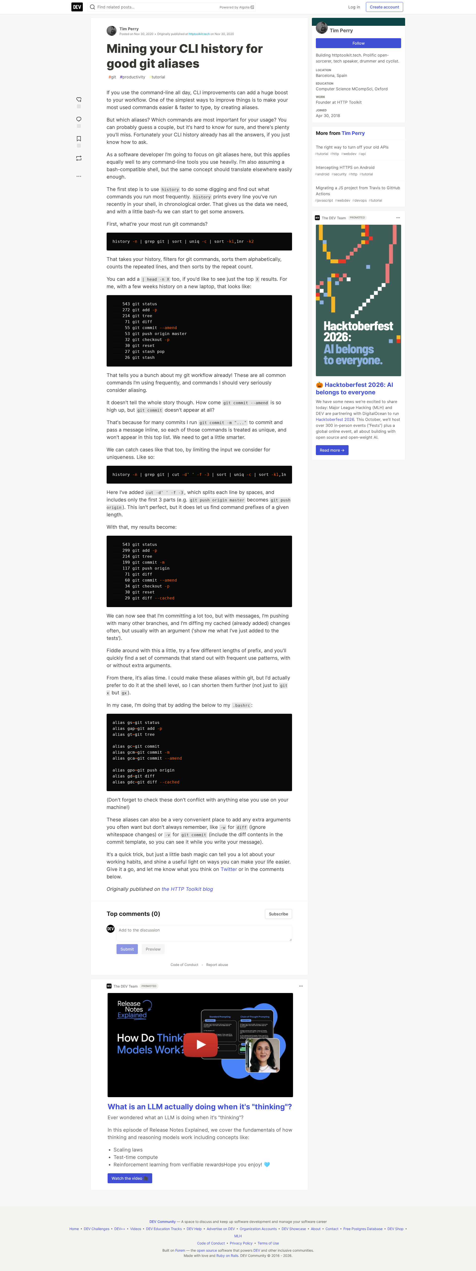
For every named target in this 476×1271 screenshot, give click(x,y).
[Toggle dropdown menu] (301, 986)
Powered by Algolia (235, 7)
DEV (256, 1250)
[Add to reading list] (79, 141)
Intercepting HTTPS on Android (345, 170)
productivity (132, 76)
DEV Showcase (294, 1229)
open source (207, 1250)
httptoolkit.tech (199, 34)
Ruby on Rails (227, 1255)
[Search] (92, 7)
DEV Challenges (96, 1229)
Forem (180, 1250)
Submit (127, 949)
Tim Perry (129, 28)
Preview (153, 949)
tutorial (157, 76)
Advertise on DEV (221, 1229)
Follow (359, 43)
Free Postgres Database (363, 1229)
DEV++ (119, 1229)
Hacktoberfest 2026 (335, 419)
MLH (238, 1236)
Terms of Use (268, 1243)
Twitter (229, 869)
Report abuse (217, 964)
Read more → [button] (332, 450)
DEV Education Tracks (164, 1229)
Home (74, 1229)
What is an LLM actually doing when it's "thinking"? (200, 1106)
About (316, 1229)
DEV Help (194, 1229)
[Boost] (79, 158)
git (112, 76)
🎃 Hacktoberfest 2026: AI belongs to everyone (354, 388)
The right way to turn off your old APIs (351, 150)
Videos (135, 1229)
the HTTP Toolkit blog (187, 889)
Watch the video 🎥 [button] (130, 1178)
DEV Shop (395, 1229)
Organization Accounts (258, 1229)
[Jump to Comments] (79, 121)
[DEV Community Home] (77, 7)
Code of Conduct (184, 964)
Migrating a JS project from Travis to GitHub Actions (357, 193)
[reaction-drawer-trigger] (78, 102)
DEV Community (162, 1221)
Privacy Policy (241, 1243)
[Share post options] (79, 176)
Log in (354, 6)
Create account (384, 6)
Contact (332, 1229)
